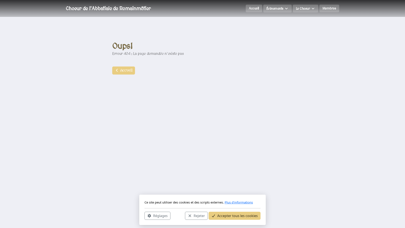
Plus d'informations (239, 202)
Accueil (125, 70)
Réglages (160, 215)
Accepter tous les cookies (237, 215)
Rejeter (199, 215)
